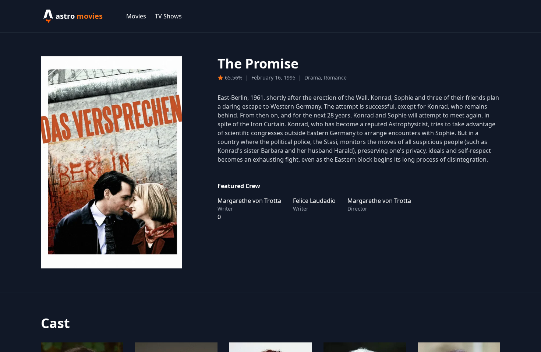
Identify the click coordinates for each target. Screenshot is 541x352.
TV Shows (168, 16)
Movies (136, 16)
